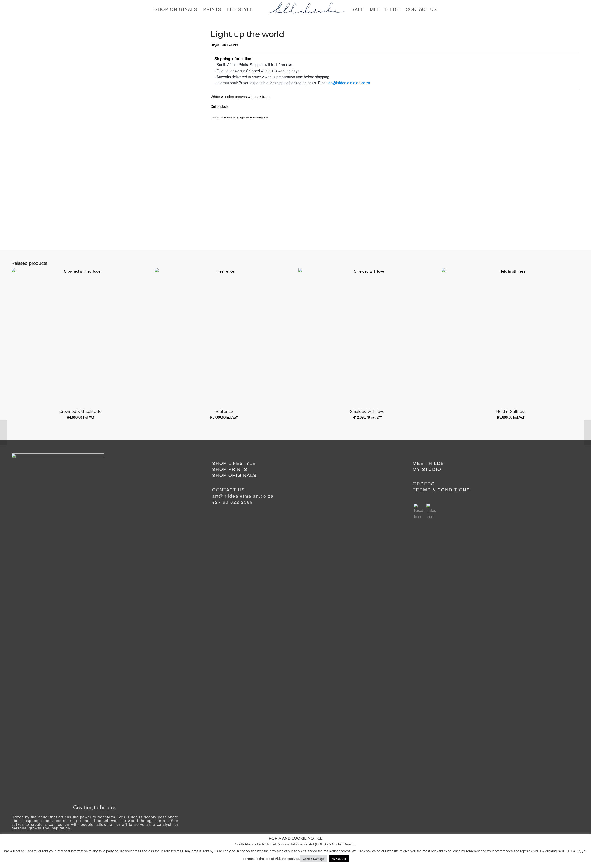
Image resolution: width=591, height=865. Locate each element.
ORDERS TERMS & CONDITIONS (441, 486)
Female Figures (259, 117)
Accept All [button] (339, 858)
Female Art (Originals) (236, 117)
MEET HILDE (428, 463)
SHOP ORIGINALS (234, 475)
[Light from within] (3, 432)
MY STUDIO (427, 469)
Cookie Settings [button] (313, 858)
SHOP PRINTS (229, 469)
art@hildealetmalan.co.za (349, 82)
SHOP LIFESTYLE (234, 463)
